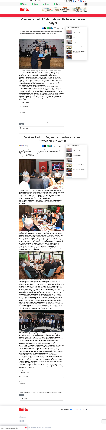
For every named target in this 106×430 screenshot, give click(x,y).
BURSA (21, 15)
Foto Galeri (31, 1)
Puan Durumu (43, 1)
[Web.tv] (86, 1)
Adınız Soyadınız (23, 106)
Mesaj (20, 110)
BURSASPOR (27, 15)
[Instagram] (78, 1)
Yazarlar (27, 1)
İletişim (20, 416)
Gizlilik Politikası (21, 420)
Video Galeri (35, 1)
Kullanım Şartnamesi (22, 417)
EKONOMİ (33, 15)
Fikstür (39, 1)
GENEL (51, 15)
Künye (20, 415)
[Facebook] (73, 1)
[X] (76, 1)
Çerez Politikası (21, 421)
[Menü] (20, 1)
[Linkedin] (81, 1)
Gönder (21, 124)
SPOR (42, 15)
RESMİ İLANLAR (22, 422)
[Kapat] (25, 427)
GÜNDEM (47, 15)
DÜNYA (38, 15)
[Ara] (86, 4)
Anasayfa (23, 1)
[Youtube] (83, 1)
